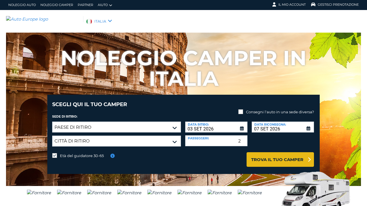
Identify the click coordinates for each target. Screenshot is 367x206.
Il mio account (292, 5)
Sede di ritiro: (64, 116)
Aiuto (103, 5)
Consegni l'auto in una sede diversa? (280, 112)
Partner (85, 5)
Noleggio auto (22, 5)
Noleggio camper (56, 5)
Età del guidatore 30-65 (82, 155)
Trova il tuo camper (277, 159)
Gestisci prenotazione (338, 5)
